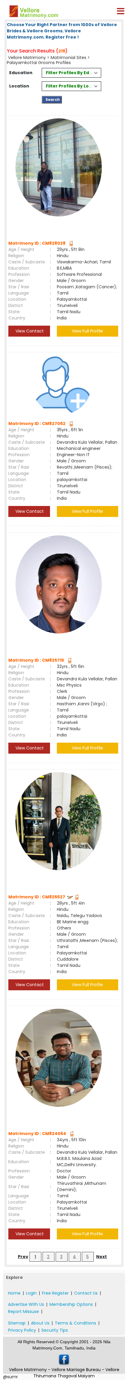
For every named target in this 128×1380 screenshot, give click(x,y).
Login (31, 1293)
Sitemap (17, 1323)
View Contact (29, 331)
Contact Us (86, 1293)
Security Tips (54, 1330)
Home (14, 1293)
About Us (40, 1323)
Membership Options (71, 1304)
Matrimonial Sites (68, 58)
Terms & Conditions (75, 1323)
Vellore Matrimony (27, 58)
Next (101, 1257)
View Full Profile (87, 331)
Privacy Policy (22, 1330)
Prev (23, 1257)
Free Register (55, 1293)
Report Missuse (23, 1311)
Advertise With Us (26, 1304)
